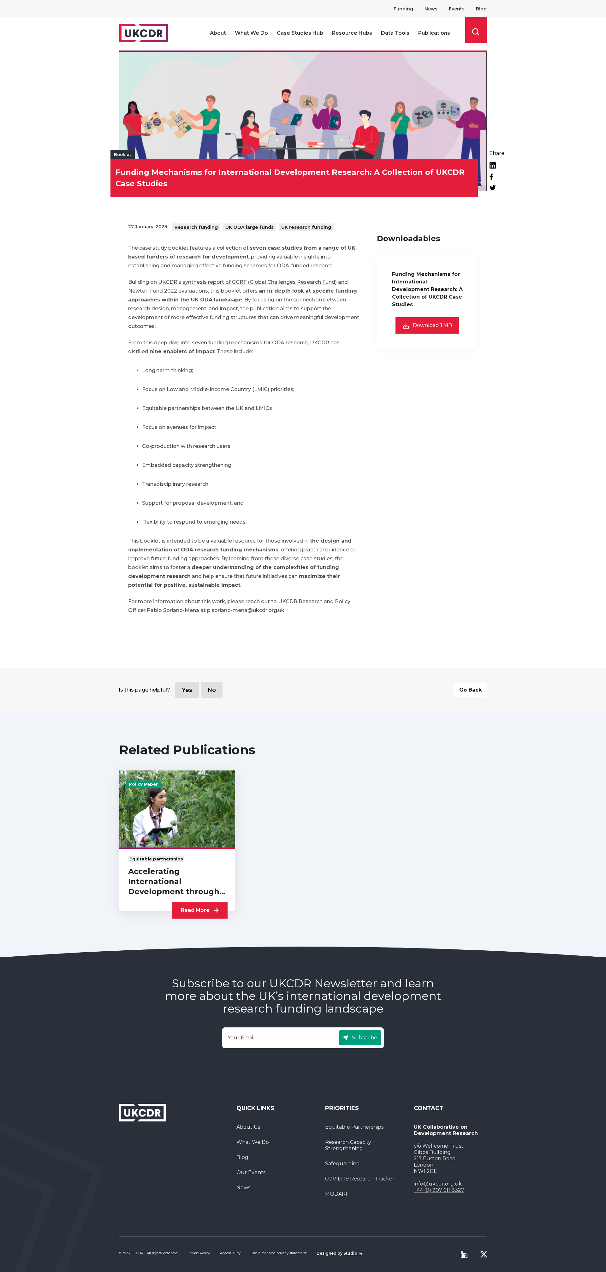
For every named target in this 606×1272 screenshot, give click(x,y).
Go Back (470, 690)
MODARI (336, 1194)
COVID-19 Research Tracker (360, 1179)
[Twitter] (497, 188)
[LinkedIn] (497, 165)
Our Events (250, 1172)
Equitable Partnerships (354, 1127)
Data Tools (395, 33)
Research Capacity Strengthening (348, 1145)
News (431, 9)
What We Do (251, 33)
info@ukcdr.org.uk (438, 1184)
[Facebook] (497, 177)
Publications (434, 33)
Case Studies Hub (300, 33)
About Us (248, 1127)
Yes (187, 690)
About (218, 33)
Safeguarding (342, 1164)
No (211, 690)
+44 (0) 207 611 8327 (439, 1190)
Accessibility (230, 1253)
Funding (403, 9)
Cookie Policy (199, 1253)
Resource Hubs (352, 33)
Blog (481, 9)
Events (457, 9)
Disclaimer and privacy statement (278, 1253)
